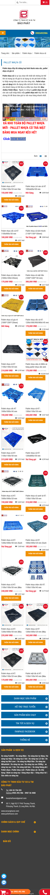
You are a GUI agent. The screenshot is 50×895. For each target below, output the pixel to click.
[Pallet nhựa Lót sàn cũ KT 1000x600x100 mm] (37, 183)
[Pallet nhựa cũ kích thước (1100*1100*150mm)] (37, 228)
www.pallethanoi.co (8, 814)
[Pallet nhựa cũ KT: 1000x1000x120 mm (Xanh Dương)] (37, 537)
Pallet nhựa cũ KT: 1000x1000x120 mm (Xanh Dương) (36, 543)
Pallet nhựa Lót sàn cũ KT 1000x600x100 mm (36, 187)
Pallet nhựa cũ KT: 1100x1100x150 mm (9, 454)
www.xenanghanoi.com (10, 811)
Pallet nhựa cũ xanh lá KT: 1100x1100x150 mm (36, 497)
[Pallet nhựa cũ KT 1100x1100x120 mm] (12, 361)
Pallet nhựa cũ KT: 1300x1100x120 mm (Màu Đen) (11, 676)
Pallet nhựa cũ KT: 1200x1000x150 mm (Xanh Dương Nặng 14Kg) (11, 543)
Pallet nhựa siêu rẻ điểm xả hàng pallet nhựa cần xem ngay (36, 367)
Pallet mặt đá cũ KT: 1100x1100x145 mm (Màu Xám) (36, 676)
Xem (36, 156)
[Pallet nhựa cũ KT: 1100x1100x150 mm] (12, 450)
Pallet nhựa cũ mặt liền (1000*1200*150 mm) (35, 276)
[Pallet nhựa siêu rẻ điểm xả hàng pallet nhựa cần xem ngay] (37, 361)
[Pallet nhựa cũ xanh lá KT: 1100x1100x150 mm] (37, 492)
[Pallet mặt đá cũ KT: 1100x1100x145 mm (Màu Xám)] (37, 670)
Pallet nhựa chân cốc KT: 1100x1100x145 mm (35, 586)
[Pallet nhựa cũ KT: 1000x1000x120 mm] (12, 492)
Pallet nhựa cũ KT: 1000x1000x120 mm (9, 497)
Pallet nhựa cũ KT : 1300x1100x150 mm (33, 410)
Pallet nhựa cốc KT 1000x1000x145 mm (9, 410)
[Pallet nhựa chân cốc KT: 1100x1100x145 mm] (37, 581)
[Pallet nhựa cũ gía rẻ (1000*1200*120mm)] (12, 316)
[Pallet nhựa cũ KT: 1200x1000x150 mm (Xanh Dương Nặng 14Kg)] (12, 537)
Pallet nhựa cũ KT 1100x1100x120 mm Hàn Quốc (11, 189)
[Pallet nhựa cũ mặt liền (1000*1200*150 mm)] (37, 272)
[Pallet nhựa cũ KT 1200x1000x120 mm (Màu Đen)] (37, 626)
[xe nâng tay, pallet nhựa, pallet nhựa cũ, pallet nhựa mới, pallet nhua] (25, 25)
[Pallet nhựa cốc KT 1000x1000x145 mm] (12, 405)
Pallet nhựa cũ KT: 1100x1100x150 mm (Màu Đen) (11, 587)
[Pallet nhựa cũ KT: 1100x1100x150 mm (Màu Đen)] (12, 581)
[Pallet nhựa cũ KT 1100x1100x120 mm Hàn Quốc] (12, 183)
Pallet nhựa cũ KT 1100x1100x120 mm (9, 365)
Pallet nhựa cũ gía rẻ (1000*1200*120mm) (9, 321)
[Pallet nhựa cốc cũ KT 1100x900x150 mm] (12, 228)
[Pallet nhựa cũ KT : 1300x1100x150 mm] (37, 405)
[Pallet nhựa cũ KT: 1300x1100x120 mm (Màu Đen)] (12, 670)
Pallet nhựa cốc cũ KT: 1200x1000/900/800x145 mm (37, 321)
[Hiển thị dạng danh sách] (45, 156)
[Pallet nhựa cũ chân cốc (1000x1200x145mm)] (12, 272)
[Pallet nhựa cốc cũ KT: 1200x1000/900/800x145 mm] (37, 316)
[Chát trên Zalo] (4, 882)
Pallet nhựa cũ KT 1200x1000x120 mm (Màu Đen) (36, 632)
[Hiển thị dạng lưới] (40, 156)
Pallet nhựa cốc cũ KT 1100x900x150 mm (9, 232)
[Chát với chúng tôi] (4, 876)
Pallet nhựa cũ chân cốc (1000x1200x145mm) (10, 276)
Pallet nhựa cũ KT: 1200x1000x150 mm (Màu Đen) (11, 632)
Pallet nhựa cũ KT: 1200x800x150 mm (33, 454)
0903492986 (41, 33)
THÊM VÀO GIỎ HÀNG (11, 200)
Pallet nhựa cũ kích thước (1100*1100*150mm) (36, 232)
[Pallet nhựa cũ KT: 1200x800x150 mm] (37, 450)
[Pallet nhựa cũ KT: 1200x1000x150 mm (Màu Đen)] (12, 626)
